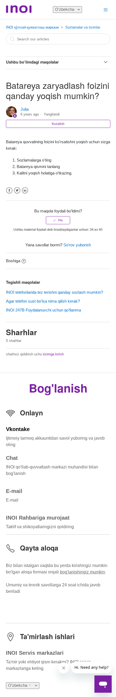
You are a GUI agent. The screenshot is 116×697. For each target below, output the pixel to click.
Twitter (17, 190)
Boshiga (13, 260)
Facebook (9, 190)
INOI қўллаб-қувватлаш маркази (32, 27)
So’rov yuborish (77, 245)
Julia (25, 109)
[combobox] (58, 39)
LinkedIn (25, 190)
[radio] (58, 220)
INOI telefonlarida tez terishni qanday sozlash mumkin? (54, 292)
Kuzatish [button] (58, 124)
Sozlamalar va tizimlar (82, 27)
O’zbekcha (65, 9)
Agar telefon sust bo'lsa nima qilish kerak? (43, 301)
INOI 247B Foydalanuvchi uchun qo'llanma (43, 310)
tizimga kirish (53, 354)
